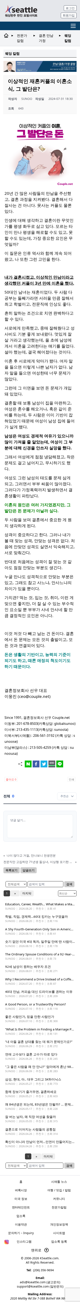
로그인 (70, 8)
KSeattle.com (49, 1258)
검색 (69, 884)
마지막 (26, 893)
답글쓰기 (29, 870)
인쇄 (71, 779)
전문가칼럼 (22, 38)
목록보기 (11, 870)
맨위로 (36, 1250)
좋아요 (11, 779)
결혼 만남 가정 (46, 38)
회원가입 (69, 15)
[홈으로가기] (21, 10)
